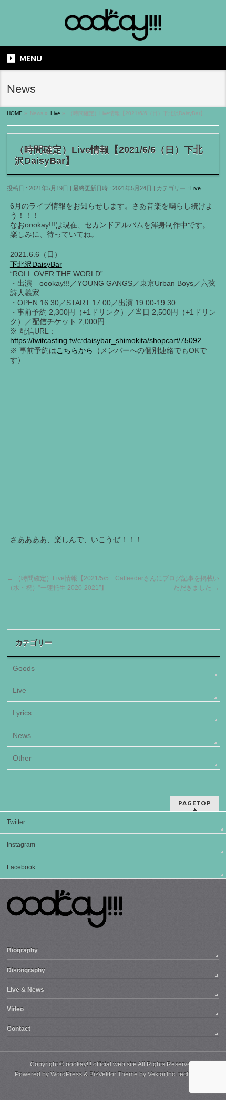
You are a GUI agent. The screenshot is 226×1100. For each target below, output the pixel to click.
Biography (22, 950)
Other (22, 758)
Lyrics (22, 713)
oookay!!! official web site (101, 1064)
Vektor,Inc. (162, 1074)
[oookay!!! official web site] (113, 29)
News (22, 735)
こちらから (74, 350)
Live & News (25, 989)
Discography (26, 970)
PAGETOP (194, 803)
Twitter (16, 822)
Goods (24, 668)
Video (15, 1009)
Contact (18, 1028)
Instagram (21, 844)
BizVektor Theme (113, 1074)
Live (195, 188)
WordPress (66, 1074)
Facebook (21, 867)
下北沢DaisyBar (36, 264)
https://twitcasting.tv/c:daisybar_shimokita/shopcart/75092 (105, 340)
